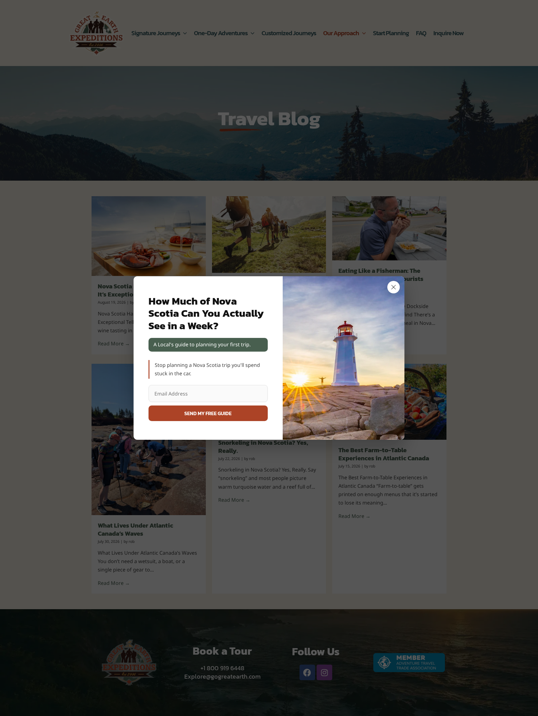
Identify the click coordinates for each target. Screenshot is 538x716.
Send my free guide (208, 413)
